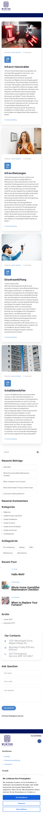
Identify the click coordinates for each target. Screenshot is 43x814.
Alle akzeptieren (21, 797)
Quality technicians (10, 530)
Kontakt (7, 756)
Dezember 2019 (9, 623)
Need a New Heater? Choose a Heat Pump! (18, 488)
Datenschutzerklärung (12, 760)
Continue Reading (11, 120)
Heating (21, 547)
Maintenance (8, 553)
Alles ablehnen (21, 809)
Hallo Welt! (7, 467)
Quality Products (9, 523)
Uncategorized (9, 534)
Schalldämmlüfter (15, 390)
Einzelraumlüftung (15, 279)
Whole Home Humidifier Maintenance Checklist (16, 474)
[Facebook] (39, 741)
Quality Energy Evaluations (13, 516)
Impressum (8, 764)
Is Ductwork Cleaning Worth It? (13, 494)
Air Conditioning (8, 547)
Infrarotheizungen (15, 173)
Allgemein (7, 512)
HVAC (31, 547)
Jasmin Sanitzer (16, 52)
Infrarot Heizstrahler (16, 66)
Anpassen (21, 803)
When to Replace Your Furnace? (14, 482)
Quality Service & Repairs (12, 526)
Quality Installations (10, 519)
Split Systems (22, 553)
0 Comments (27, 52)
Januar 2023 (8, 619)
